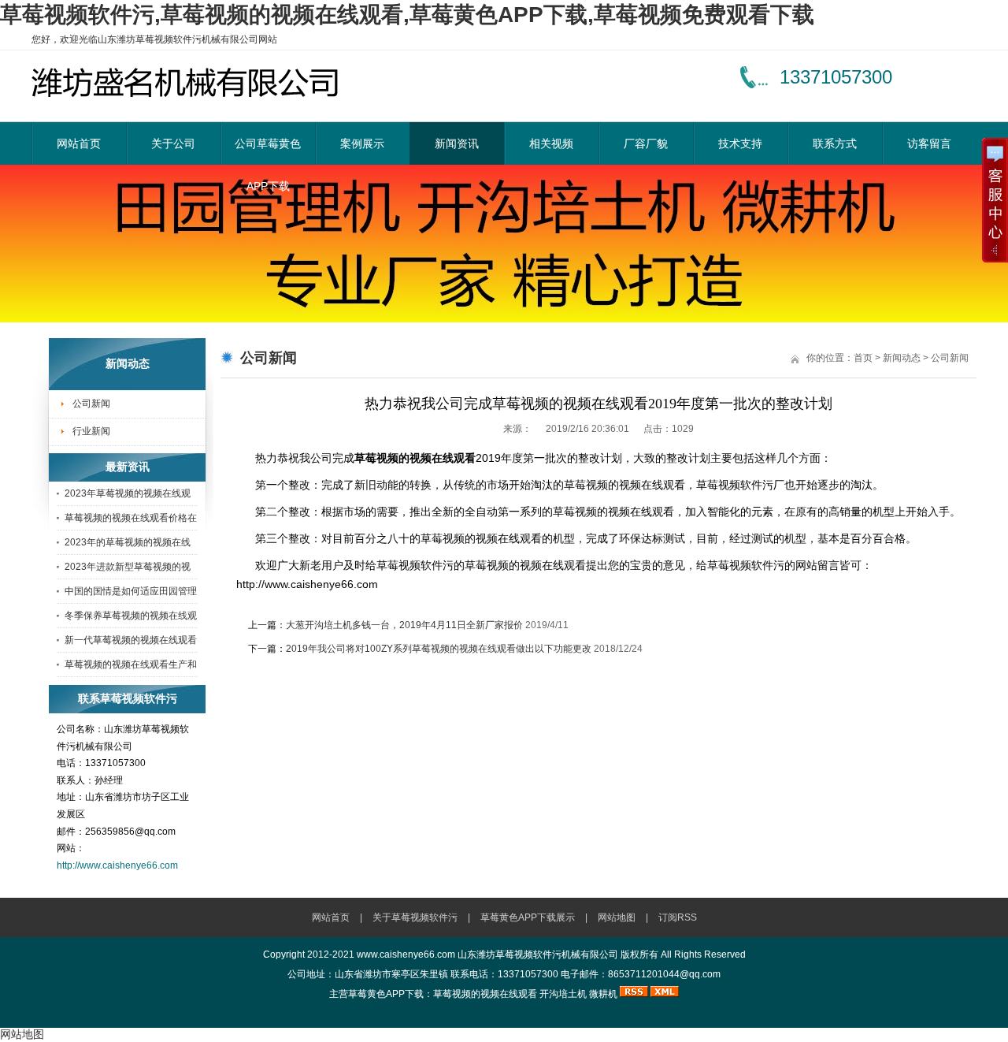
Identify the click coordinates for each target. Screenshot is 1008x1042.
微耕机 (603, 993)
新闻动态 (902, 357)
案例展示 (362, 143)
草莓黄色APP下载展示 (527, 917)
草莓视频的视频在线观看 (485, 993)
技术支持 (740, 143)
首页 (863, 357)
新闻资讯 (457, 143)
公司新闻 (91, 403)
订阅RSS (677, 917)
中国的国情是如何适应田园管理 (131, 591)
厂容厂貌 (646, 143)
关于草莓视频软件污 (415, 917)
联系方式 (835, 143)
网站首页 (79, 143)
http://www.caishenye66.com (117, 865)
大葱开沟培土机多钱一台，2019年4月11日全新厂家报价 (404, 625)
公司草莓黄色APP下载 (268, 151)
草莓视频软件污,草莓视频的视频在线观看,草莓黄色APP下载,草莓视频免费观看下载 (407, 14)
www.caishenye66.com (406, 954)
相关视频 (551, 143)
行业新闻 (91, 431)
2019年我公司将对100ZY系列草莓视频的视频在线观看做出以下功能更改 (438, 648)
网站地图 (617, 917)
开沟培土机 (563, 993)
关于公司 (173, 143)
